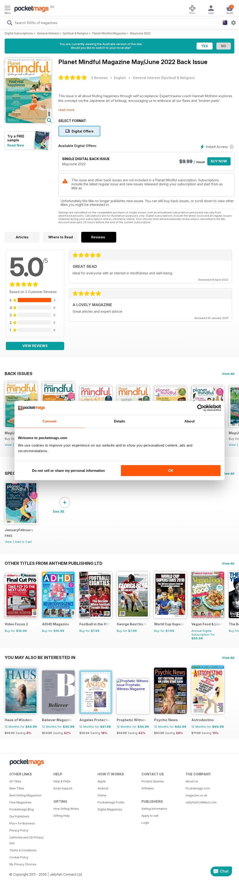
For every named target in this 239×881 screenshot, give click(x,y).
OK (170, 471)
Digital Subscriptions (19, 33)
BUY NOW (219, 161)
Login (145, 822)
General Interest (48, 33)
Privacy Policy (18, 830)
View (8, 445)
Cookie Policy (18, 857)
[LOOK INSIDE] (28, 122)
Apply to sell (149, 815)
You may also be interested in (40, 657)
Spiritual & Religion (75, 33)
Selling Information (154, 808)
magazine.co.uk (196, 795)
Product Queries (152, 781)
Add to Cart (23, 542)
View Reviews (35, 346)
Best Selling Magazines (25, 795)
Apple (102, 781)
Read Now (15, 145)
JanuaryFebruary (19, 530)
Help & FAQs (61, 781)
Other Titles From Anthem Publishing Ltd (53, 563)
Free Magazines (20, 802)
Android (103, 788)
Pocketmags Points (111, 802)
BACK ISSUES (18, 373)
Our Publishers (19, 816)
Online (102, 795)
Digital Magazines (110, 809)
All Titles (15, 781)
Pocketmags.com (198, 788)
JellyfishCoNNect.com (201, 802)
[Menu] (7, 8)
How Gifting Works (66, 808)
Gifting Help (61, 815)
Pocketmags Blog (21, 809)
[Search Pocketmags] (10, 23)
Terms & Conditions (22, 850)
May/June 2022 (140, 33)
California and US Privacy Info (26, 840)
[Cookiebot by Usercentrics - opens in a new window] (200, 407)
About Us (192, 781)
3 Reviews (99, 78)
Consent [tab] (49, 421)
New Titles (16, 788)
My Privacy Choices (22, 864)
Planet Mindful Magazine (109, 33)
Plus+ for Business (22, 823)
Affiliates (147, 788)
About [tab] (189, 421)
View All (228, 374)
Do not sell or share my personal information (68, 471)
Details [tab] (119, 421)
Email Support (62, 788)
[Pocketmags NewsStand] (30, 9)
